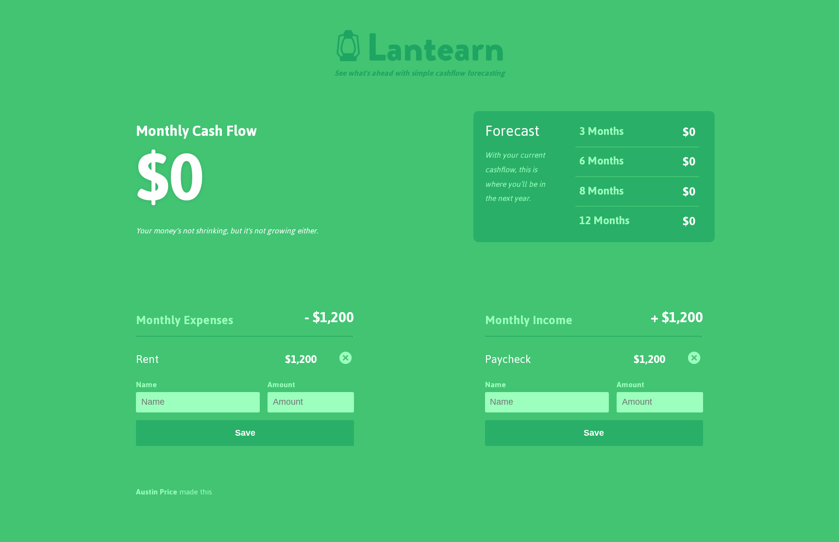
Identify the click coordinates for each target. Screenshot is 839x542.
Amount (281, 384)
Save (245, 433)
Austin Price (156, 491)
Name (146, 384)
